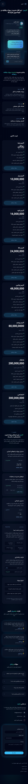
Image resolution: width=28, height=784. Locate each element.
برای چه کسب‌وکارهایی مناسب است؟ (14, 681)
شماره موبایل (21, 735)
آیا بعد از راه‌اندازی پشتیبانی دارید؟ (14, 694)
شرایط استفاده (24, 769)
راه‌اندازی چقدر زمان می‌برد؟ (14, 687)
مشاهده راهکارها (19, 467)
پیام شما (22, 741)
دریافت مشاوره (14, 387)
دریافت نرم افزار (14, 168)
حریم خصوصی (24, 766)
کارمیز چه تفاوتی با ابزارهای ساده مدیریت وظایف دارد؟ (14, 674)
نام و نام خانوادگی (20, 729)
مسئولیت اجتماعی (23, 771)
